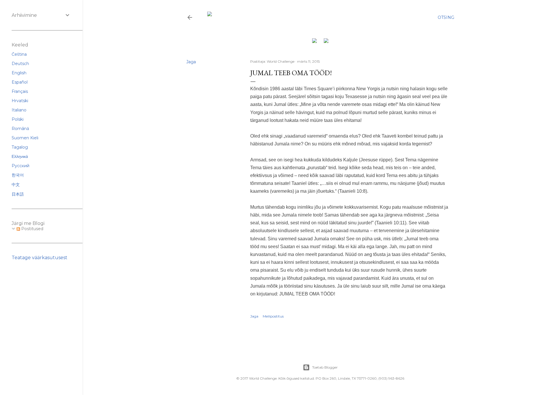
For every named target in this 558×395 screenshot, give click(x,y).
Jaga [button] (191, 61)
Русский (20, 165)
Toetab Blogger (325, 367)
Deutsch (20, 63)
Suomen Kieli (25, 137)
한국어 (18, 175)
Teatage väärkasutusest (39, 257)
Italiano (19, 110)
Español (20, 82)
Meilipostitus (273, 316)
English (19, 72)
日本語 (18, 194)
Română (20, 128)
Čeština (19, 54)
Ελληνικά (20, 156)
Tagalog (20, 147)
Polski (18, 119)
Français (20, 91)
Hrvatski (20, 100)
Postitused (31, 228)
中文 (16, 184)
